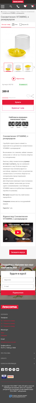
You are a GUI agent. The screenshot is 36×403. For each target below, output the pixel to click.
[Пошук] (11, 7)
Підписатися (18, 293)
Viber (2, 333)
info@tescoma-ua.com (8, 342)
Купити (18, 102)
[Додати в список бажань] (28, 96)
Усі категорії (11, 11)
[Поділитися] (32, 96)
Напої (18, 11)
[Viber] (13, 369)
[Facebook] (2, 369)
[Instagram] (6, 369)
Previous (2, 67)
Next (33, 67)
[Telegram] (10, 369)
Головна (4, 11)
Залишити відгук (18, 252)
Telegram (4, 335)
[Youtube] (17, 369)
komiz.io (22, 397)
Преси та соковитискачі (27, 11)
